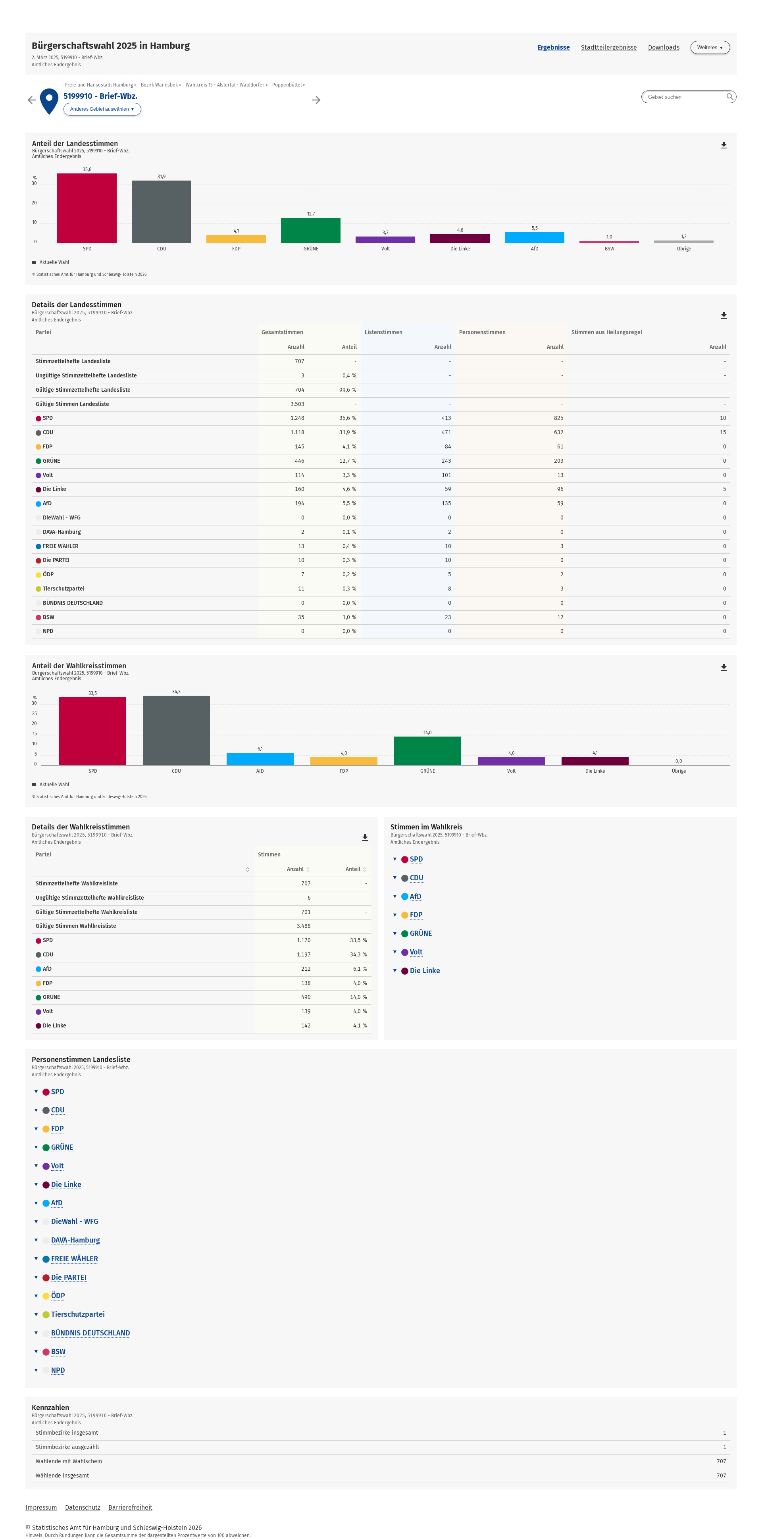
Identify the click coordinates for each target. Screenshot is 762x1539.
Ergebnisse (554, 47)
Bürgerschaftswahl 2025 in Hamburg (111, 45)
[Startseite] (381, 16)
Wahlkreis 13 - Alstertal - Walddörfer (225, 85)
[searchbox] (689, 96)
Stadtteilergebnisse (609, 47)
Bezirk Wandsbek (159, 85)
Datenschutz (82, 1507)
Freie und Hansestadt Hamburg (99, 85)
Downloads (663, 47)
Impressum (41, 1507)
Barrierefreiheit (130, 1507)
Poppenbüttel (287, 85)
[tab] (560, 859)
